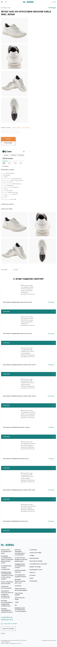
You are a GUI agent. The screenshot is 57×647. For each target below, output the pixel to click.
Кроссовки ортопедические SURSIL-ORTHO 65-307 (17, 333)
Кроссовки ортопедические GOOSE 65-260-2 (16, 458)
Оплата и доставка (6, 208)
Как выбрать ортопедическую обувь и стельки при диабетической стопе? (7, 559)
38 (7, 131)
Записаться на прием (8, 628)
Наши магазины (34, 558)
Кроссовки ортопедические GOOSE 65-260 (15, 521)
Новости (32, 572)
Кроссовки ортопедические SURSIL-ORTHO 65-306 (17, 302)
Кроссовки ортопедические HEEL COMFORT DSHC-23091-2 (19, 364)
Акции (31, 578)
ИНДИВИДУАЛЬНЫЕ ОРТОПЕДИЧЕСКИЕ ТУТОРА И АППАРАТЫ (20, 609)
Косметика (18, 585)
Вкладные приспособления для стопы (20, 581)
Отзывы (32, 555)
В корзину (8, 138)
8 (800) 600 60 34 (7, 619)
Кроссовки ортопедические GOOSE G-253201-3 (16, 427)
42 (17, 131)
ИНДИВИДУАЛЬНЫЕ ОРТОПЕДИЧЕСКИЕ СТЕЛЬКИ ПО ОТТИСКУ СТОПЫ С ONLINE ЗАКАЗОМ (7, 576)
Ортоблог (33, 575)
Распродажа (33, 581)
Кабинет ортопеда (35, 566)
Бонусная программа (36, 561)
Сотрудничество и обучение (38, 564)
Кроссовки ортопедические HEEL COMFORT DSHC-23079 (19, 490)
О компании (33, 549)
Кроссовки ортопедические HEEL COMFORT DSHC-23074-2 (19, 396)
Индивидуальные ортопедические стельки (20, 566)
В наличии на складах (7, 204)
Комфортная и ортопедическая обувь (6, 551)
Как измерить (26, 127)
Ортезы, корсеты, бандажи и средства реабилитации (21, 559)
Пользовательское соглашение (49, 640)
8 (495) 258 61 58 (6, 617)
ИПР (16, 605)
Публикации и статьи (36, 569)
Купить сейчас (8, 143)
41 (12, 131)
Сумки (16, 602)
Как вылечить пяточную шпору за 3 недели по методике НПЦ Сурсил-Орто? (7, 594)
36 (3, 131)
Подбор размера (16, 127)
